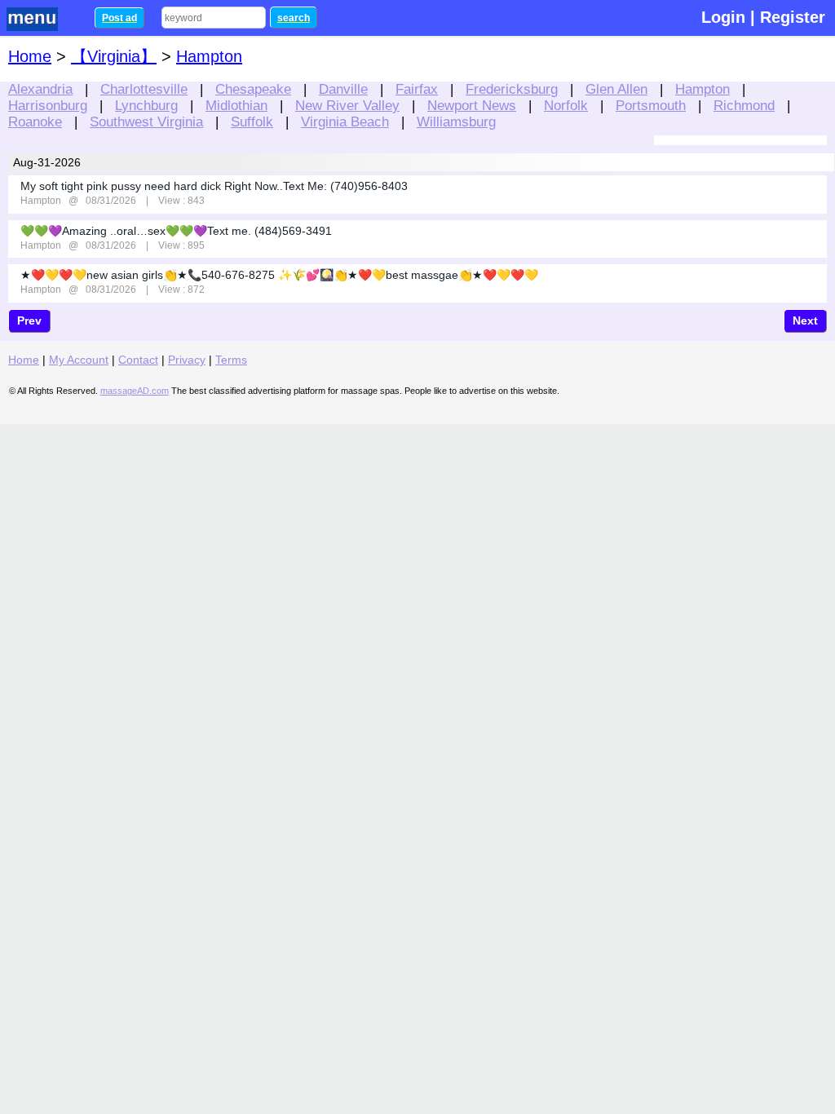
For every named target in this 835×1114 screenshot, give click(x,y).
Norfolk (566, 105)
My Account (78, 359)
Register (792, 17)
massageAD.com (134, 391)
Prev (29, 320)
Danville (343, 89)
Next (805, 320)
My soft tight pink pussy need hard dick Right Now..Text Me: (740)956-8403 (214, 185)
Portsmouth (651, 105)
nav (42, 19)
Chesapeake (253, 89)
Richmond (744, 105)
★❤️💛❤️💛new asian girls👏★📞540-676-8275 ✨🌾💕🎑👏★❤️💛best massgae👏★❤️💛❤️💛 (279, 274)
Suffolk (252, 121)
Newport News (471, 105)
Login (723, 17)
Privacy (186, 359)
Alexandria (40, 89)
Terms (231, 359)
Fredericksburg (512, 89)
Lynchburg (146, 105)
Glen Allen (616, 89)
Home (29, 56)
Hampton (702, 89)
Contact (138, 359)
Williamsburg (456, 121)
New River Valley (347, 105)
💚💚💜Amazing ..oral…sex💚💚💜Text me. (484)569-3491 (176, 230)
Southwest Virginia (146, 121)
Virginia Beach (345, 121)
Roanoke (35, 121)
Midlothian (236, 105)
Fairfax (416, 89)
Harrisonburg (47, 105)
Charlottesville (144, 89)
